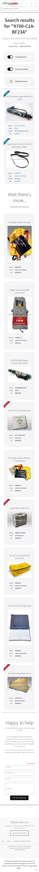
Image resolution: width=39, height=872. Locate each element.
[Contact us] (31, 3)
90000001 (18, 703)
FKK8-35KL (18, 698)
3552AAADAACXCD (20, 388)
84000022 (18, 485)
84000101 (17, 133)
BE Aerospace (19, 535)
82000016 (18, 267)
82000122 (18, 343)
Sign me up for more (19, 833)
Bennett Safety (20, 701)
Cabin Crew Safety (20, 176)
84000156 (18, 393)
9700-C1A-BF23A (20, 126)
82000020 (18, 651)
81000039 (17, 173)
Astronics (18, 438)
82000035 (18, 583)
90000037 (18, 538)
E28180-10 (18, 338)
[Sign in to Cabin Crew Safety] (27, 3)
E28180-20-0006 (20, 533)
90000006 (18, 440)
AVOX (16, 128)
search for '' (21, 841)
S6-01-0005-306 (20, 435)
